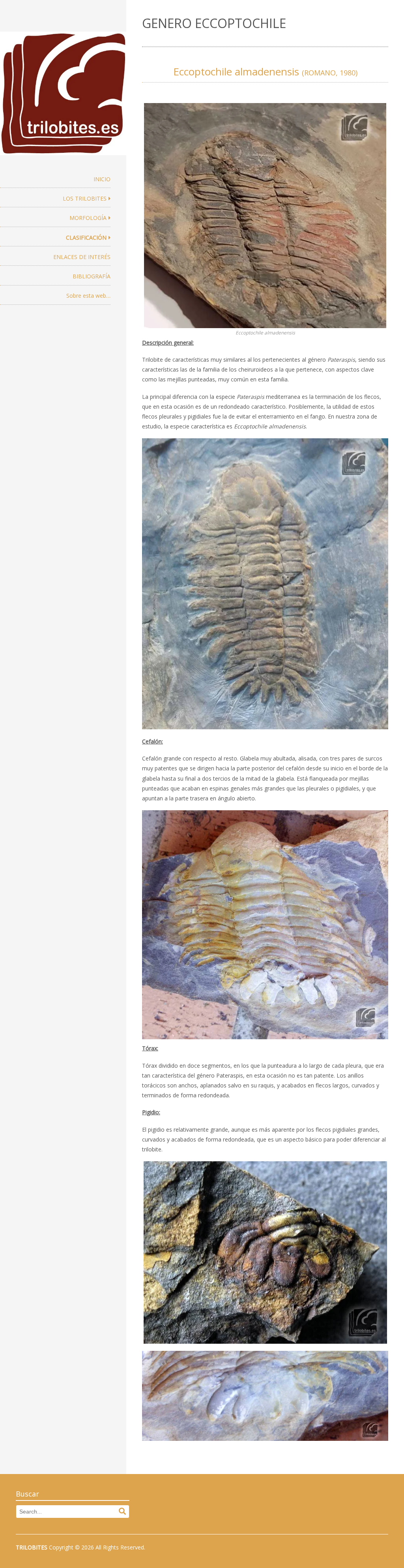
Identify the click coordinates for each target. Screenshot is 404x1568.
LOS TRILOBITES (85, 198)
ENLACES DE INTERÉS (81, 257)
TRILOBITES (31, 1547)
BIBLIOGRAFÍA (91, 276)
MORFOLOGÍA (88, 218)
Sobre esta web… (88, 295)
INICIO (102, 179)
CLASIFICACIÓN (86, 237)
